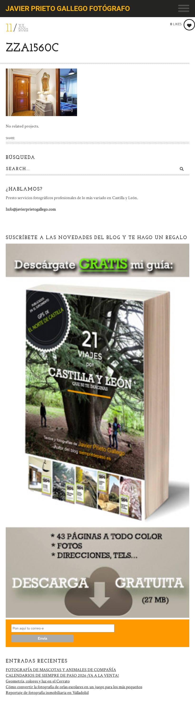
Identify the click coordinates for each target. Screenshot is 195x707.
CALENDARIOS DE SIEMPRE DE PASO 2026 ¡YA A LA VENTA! (62, 675)
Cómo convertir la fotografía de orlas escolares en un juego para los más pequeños (74, 687)
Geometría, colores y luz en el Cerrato (38, 681)
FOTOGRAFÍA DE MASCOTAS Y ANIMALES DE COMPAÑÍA (61, 670)
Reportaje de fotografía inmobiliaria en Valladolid (47, 692)
